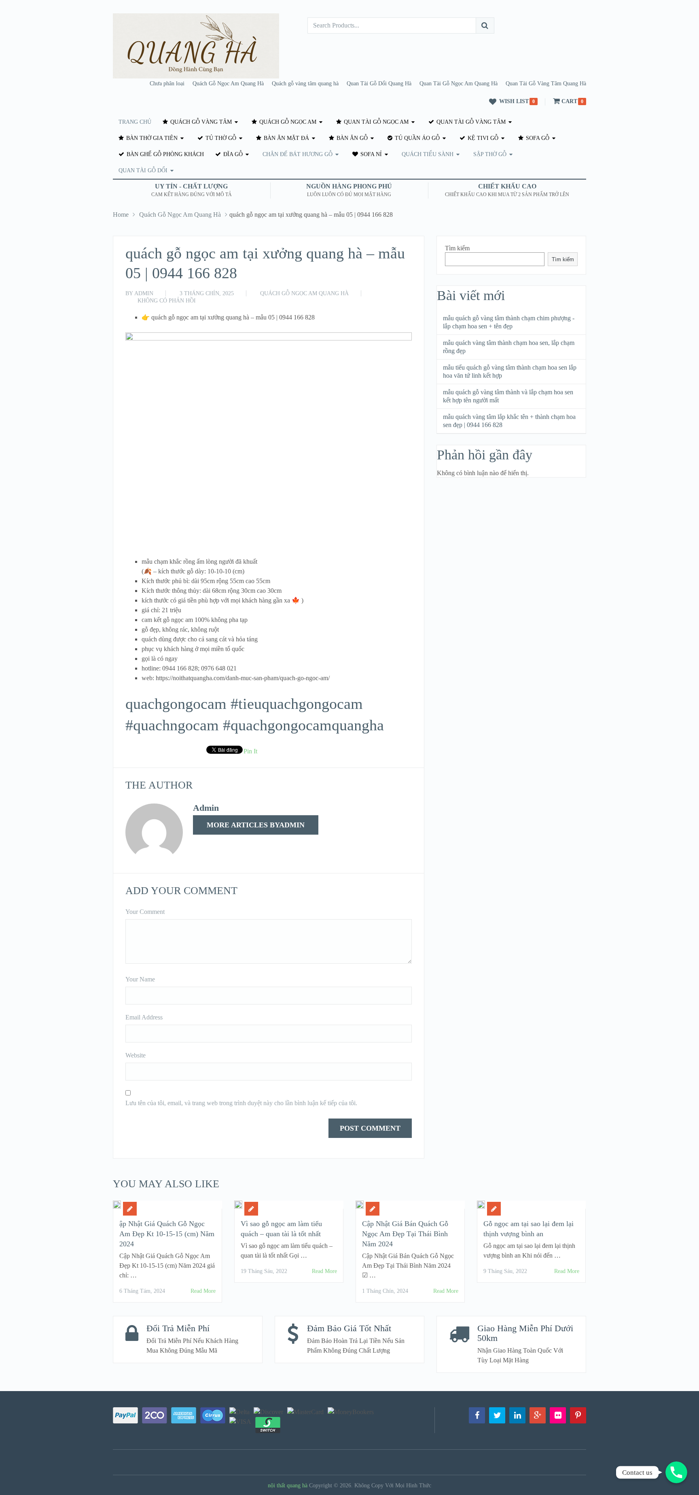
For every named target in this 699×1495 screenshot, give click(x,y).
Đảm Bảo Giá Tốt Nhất (349, 1328)
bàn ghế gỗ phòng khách (164, 154)
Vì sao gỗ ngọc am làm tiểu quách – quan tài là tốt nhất (281, 1229)
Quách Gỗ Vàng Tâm (200, 122)
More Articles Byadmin (256, 825)
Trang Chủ (135, 122)
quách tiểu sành (427, 154)
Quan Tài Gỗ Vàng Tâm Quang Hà (546, 83)
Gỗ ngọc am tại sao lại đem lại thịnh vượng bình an (528, 1229)
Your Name (140, 979)
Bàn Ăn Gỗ (351, 138)
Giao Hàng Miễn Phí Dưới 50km (525, 1333)
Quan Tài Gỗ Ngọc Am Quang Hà (458, 83)
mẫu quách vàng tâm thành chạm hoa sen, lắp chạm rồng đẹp (508, 346)
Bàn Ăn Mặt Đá (285, 138)
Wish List (514, 101)
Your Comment (145, 911)
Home (121, 214)
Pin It (250, 751)
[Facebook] (477, 1415)
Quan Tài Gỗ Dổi (143, 170)
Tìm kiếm (457, 248)
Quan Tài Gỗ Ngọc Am (375, 122)
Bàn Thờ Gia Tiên (151, 138)
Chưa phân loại (167, 83)
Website (135, 1055)
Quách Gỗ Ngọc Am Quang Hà (228, 83)
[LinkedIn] (517, 1415)
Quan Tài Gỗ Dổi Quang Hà (379, 83)
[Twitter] (497, 1415)
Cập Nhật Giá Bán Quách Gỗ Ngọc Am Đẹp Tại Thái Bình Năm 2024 (405, 1234)
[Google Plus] (538, 1415)
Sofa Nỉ (370, 154)
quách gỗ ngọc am (287, 122)
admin (143, 293)
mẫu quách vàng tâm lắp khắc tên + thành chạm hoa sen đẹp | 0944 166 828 (509, 420)
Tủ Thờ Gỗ (220, 138)
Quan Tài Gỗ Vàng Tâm (470, 122)
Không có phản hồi (167, 301)
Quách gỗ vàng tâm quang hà (305, 83)
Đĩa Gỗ (232, 154)
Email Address (144, 1017)
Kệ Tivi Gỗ (482, 138)
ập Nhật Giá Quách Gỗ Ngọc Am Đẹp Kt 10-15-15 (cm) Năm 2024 (166, 1234)
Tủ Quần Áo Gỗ (416, 138)
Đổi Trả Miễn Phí (178, 1328)
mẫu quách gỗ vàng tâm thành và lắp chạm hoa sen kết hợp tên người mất (508, 396)
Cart (569, 101)
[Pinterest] (578, 1415)
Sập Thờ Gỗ (489, 154)
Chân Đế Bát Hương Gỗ (298, 154)
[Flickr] (558, 1415)
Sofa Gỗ (536, 138)
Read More (203, 1291)
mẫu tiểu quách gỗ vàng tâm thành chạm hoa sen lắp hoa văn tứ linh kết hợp (509, 371)
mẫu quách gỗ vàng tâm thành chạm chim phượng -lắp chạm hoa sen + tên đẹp (508, 322)
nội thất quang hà (287, 1485)
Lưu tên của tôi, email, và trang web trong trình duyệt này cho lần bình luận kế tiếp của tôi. (241, 1103)
